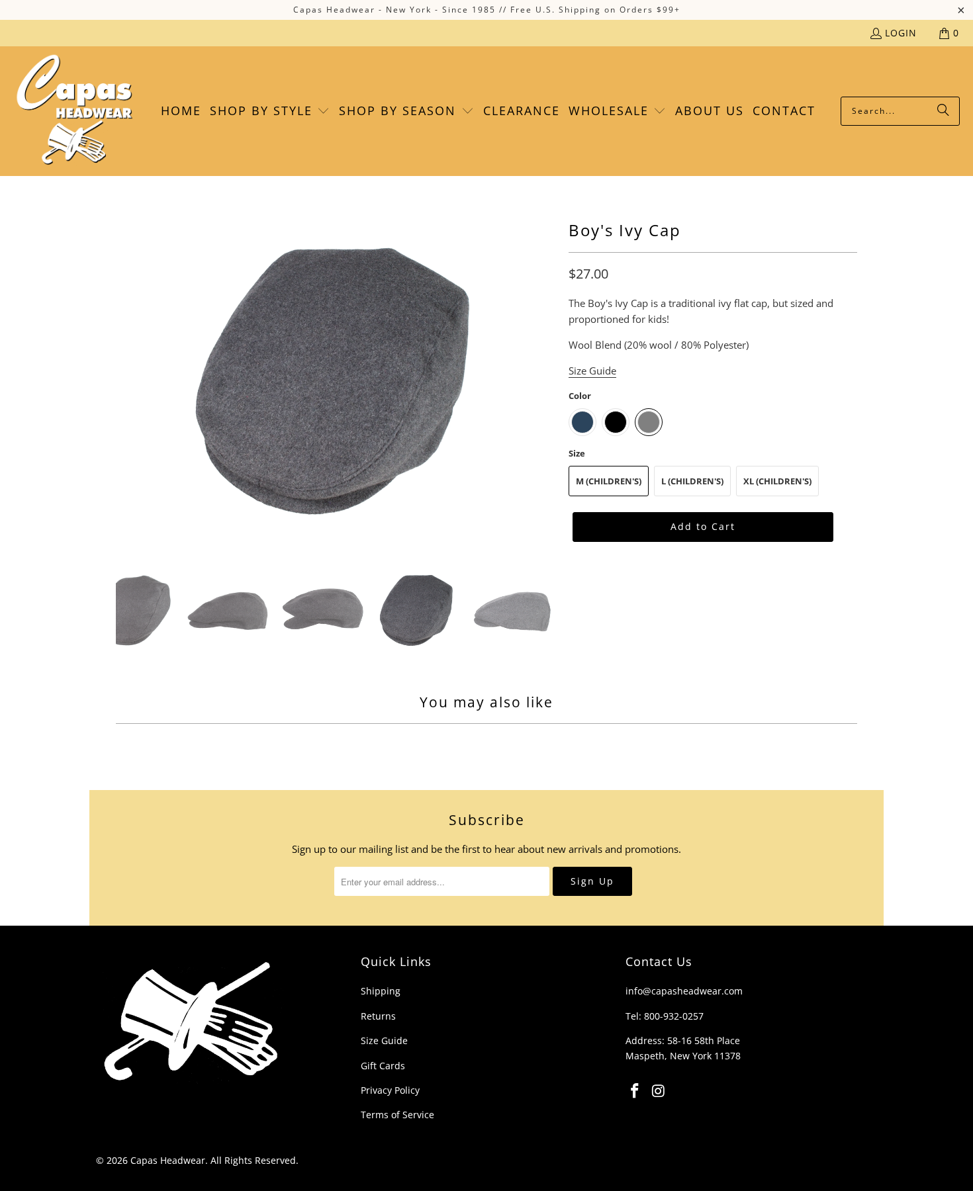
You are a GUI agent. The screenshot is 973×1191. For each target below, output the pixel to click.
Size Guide (384, 1040)
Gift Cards (383, 1065)
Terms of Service (397, 1114)
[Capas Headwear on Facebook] (635, 1091)
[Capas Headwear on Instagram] (659, 1091)
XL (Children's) (777, 481)
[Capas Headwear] (74, 111)
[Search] (943, 111)
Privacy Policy (390, 1090)
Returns (378, 1016)
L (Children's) (692, 481)
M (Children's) (608, 481)
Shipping (380, 991)
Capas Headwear (167, 1160)
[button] (270, 111)
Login (901, 32)
